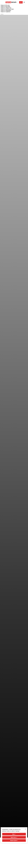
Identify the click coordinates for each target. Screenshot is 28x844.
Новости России (5, 5)
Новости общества (6, 7)
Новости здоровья (6, 10)
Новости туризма (5, 11)
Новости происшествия (7, 9)
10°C (21, 2)
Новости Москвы (5, 6)
